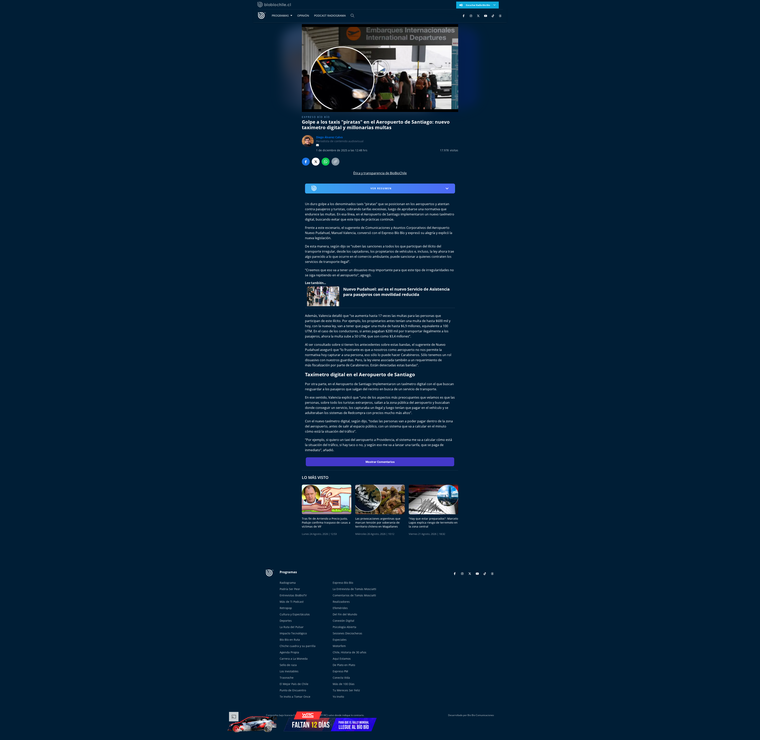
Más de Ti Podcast (292, 602)
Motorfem (339, 646)
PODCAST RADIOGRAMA (330, 15)
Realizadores (341, 602)
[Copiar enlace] (335, 162)
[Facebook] (463, 15)
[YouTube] (485, 15)
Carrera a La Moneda (294, 658)
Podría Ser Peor (290, 589)
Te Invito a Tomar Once (295, 696)
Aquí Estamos (342, 658)
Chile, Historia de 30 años (349, 652)
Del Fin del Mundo (345, 614)
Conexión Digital (343, 621)
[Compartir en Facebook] (306, 162)
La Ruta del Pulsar (292, 627)
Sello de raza (288, 665)
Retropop (286, 608)
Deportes (286, 621)
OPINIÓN (303, 15)
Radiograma (288, 583)
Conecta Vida (341, 677)
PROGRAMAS (280, 15)
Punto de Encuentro (293, 690)
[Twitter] (478, 15)
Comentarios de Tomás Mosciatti (354, 595)
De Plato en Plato (344, 665)
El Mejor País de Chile (294, 684)
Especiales (340, 639)
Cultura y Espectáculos (295, 614)
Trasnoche (287, 677)
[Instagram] (471, 15)
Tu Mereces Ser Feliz (346, 690)
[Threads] (500, 15)
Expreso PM (340, 671)
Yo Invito (338, 696)
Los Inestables (289, 671)
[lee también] (324, 296)
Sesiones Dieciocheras (347, 633)
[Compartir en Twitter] (316, 162)
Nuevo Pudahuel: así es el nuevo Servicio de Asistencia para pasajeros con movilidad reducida (396, 291)
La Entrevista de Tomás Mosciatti (354, 589)
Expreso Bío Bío (316, 117)
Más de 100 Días (343, 684)
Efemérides (340, 608)
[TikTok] (493, 15)
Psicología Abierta (344, 627)
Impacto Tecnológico (293, 633)
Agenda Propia (289, 652)
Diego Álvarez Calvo (329, 137)
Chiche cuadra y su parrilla (297, 646)
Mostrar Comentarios (380, 461)
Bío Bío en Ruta (290, 639)
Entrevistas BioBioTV (293, 595)
